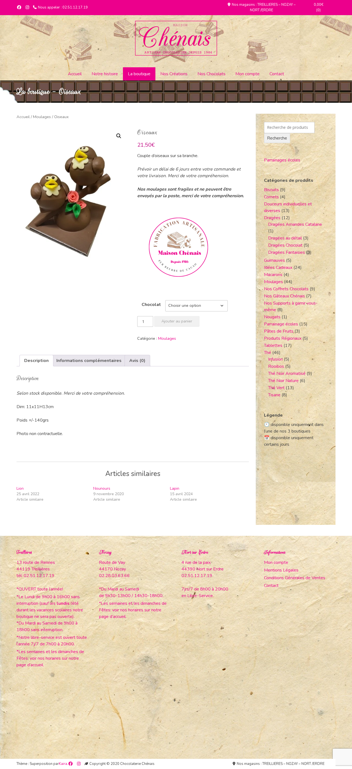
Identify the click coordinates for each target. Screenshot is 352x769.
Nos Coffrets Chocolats (286, 289)
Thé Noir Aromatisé (287, 373)
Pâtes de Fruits (278, 331)
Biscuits (271, 190)
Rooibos (276, 366)
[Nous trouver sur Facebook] (19, 7)
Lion (20, 488)
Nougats (272, 317)
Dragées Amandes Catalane (295, 224)
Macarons (273, 275)
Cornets (271, 197)
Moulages (42, 116)
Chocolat (151, 305)
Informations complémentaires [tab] (89, 361)
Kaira (63, 763)
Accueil (75, 74)
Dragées (272, 218)
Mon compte (247, 74)
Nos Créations (174, 74)
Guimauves (274, 260)
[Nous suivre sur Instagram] (27, 7)
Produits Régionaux (282, 338)
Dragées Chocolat (285, 245)
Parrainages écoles (282, 160)
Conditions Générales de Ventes (294, 578)
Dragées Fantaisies (286, 252)
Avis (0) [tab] (137, 361)
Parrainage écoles (281, 324)
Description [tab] (36, 361)
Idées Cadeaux (278, 267)
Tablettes (273, 345)
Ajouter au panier (176, 321)
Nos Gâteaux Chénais (284, 296)
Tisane (274, 395)
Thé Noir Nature (283, 381)
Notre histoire (105, 74)
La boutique (139, 74)
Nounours (101, 488)
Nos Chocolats (211, 74)
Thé (267, 353)
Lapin (174, 488)
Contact (277, 74)
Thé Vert (276, 388)
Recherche (277, 138)
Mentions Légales (281, 570)
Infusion (275, 359)
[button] (119, 136)
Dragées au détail (285, 238)
